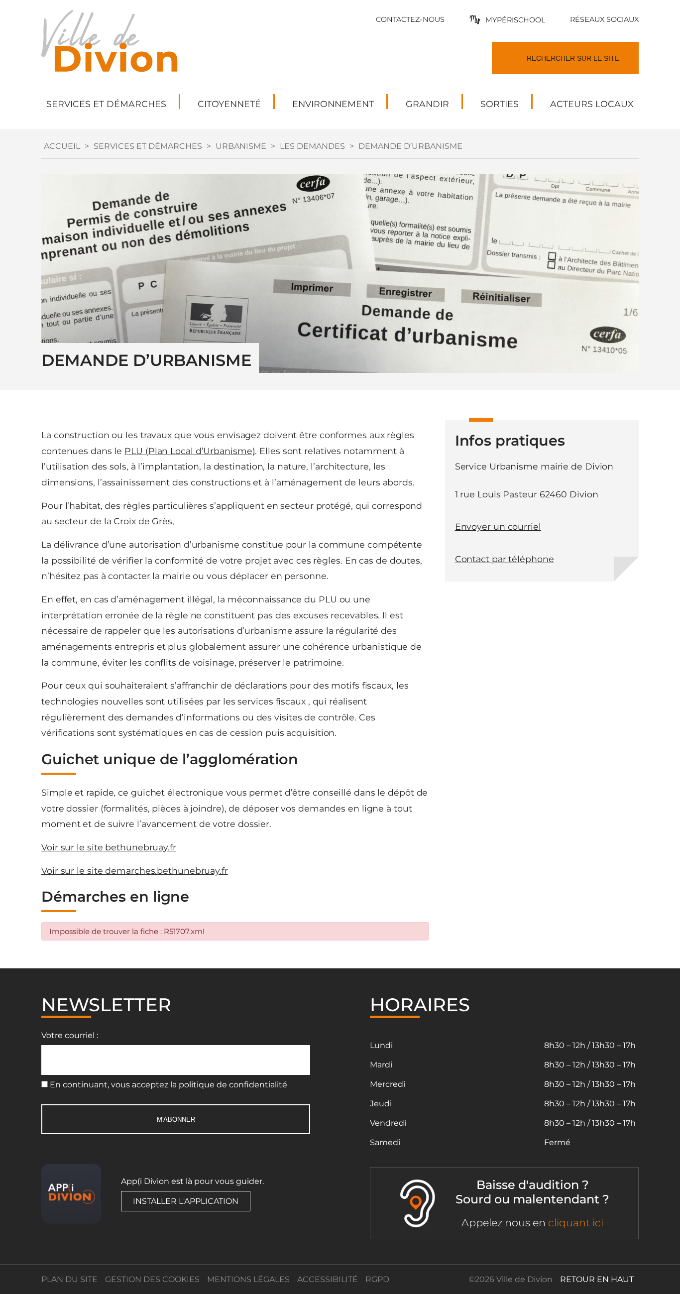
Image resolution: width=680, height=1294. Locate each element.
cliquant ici (575, 1222)
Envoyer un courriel (498, 526)
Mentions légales (248, 1279)
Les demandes (312, 146)
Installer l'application (185, 1201)
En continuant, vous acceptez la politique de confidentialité (168, 1084)
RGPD (377, 1279)
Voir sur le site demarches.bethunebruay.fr (134, 870)
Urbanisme (241, 146)
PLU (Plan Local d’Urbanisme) (189, 451)
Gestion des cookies (152, 1279)
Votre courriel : (69, 1035)
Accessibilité (327, 1279)
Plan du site (69, 1279)
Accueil (62, 146)
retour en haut (597, 1279)
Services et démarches (148, 146)
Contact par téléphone (504, 559)
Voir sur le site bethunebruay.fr (108, 847)
